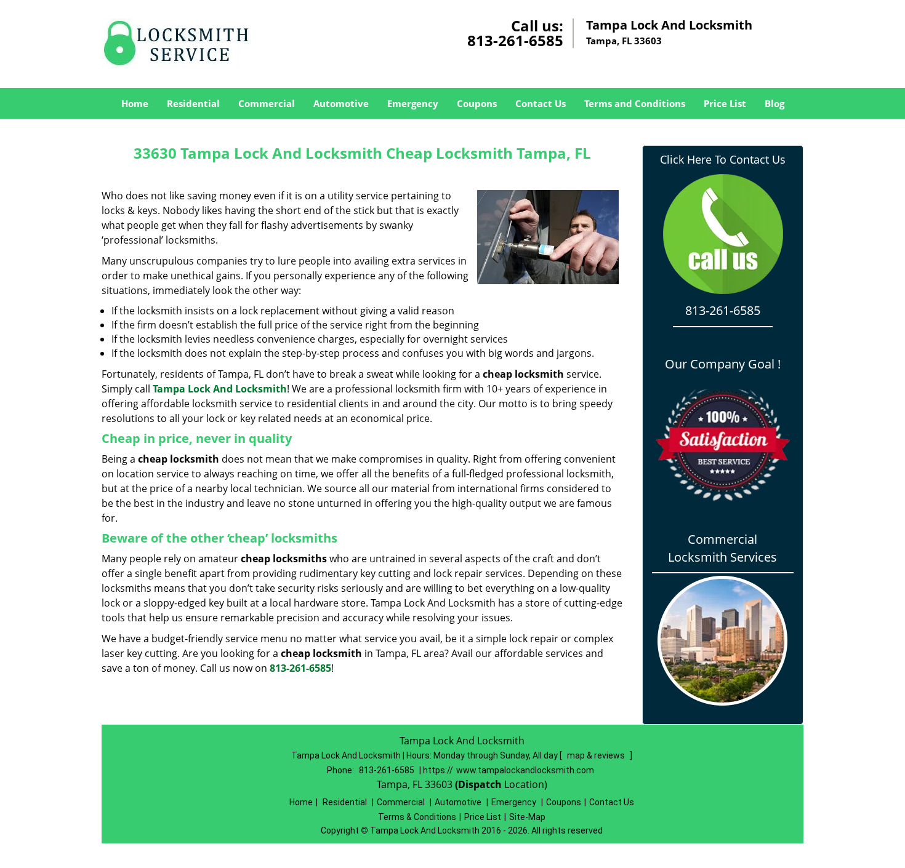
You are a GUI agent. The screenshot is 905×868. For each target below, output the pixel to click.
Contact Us (540, 103)
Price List (725, 103)
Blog (774, 103)
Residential (193, 103)
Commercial (266, 103)
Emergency (412, 103)
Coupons (477, 103)
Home (134, 103)
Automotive (341, 103)
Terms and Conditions (634, 103)
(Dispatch (479, 784)
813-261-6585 (515, 40)
